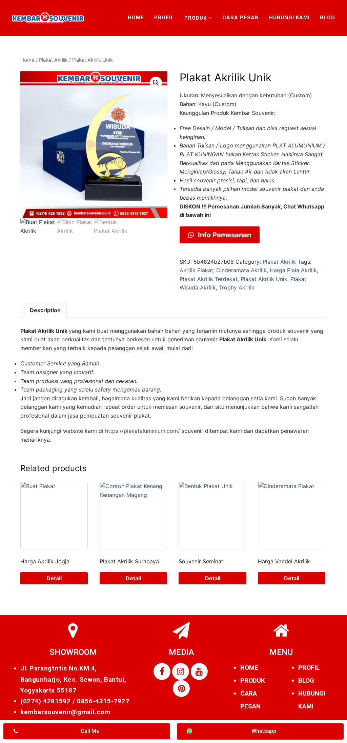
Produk (195, 18)
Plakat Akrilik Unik (264, 279)
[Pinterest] (181, 688)
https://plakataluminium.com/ (142, 430)
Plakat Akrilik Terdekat (209, 279)
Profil (164, 18)
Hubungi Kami (289, 18)
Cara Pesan (240, 18)
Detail (54, 578)
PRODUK (252, 680)
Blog (327, 18)
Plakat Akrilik (53, 60)
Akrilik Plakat (196, 270)
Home (136, 18)
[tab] (45, 310)
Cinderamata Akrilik (241, 270)
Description (45, 310)
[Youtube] (199, 671)
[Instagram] (180, 671)
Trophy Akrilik (236, 287)
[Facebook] (162, 671)
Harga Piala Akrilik (293, 270)
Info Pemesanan (223, 235)
